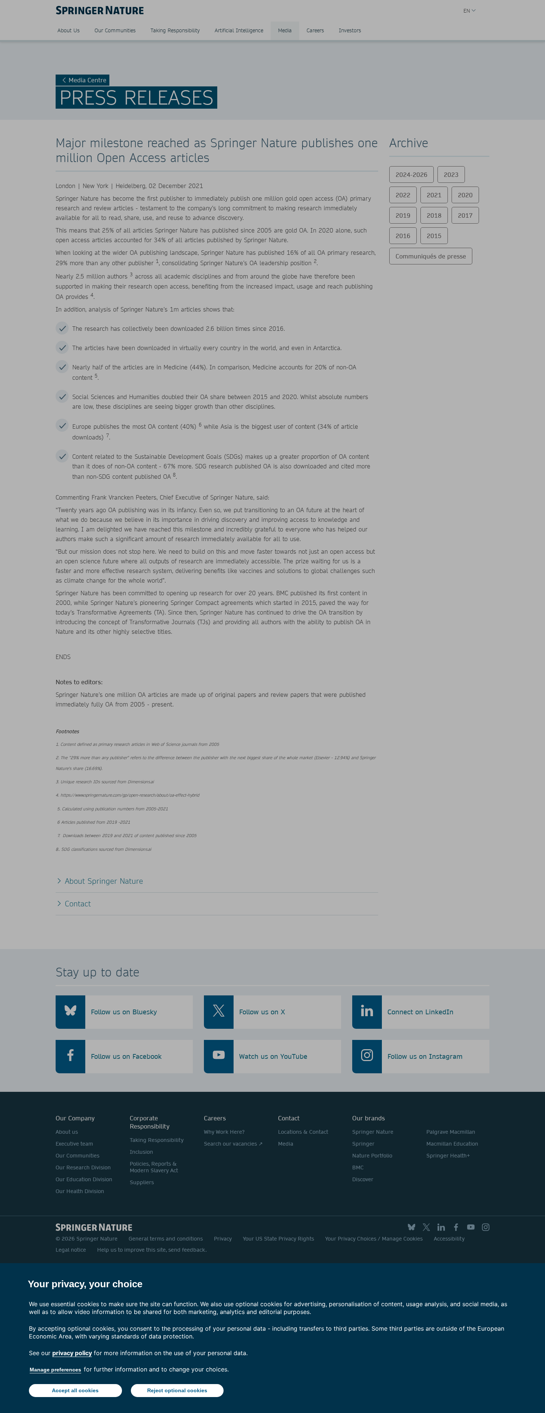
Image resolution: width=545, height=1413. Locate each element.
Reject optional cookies (177, 1390)
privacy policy (72, 1353)
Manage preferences (55, 1370)
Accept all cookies (75, 1390)
